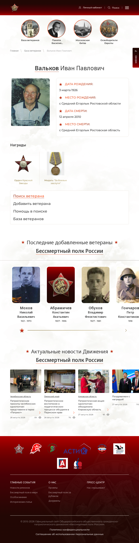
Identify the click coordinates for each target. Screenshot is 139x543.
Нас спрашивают (96, 487)
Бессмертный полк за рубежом (60, 494)
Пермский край (51, 396)
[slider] (22, 330)
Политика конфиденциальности (70, 529)
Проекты (53, 487)
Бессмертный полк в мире (23, 492)
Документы (54, 500)
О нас (52, 482)
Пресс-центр (96, 482)
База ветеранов (32, 51)
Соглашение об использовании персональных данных (70, 534)
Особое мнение (18, 497)
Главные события (22, 482)
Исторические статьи (21, 501)
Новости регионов (20, 487)
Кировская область (87, 396)
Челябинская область (20, 396)
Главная (14, 51)
